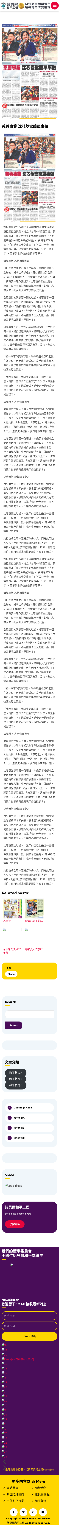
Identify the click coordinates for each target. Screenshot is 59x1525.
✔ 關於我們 (39, 1487)
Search (13, 1025)
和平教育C (19, 1138)
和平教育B (15, 1079)
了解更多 (15, 1224)
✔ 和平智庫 (39, 1500)
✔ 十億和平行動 (13, 1500)
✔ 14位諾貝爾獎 (13, 1494)
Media (11, 974)
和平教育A (15, 1073)
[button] (29, 1462)
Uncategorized (23, 1107)
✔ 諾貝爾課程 (40, 1494)
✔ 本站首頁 (10, 1487)
